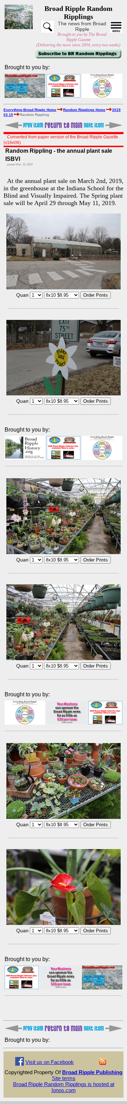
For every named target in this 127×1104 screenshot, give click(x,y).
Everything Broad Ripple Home (30, 110)
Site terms (63, 1078)
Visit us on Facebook (49, 1062)
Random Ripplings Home (84, 110)
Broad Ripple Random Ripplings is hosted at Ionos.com (63, 1087)
